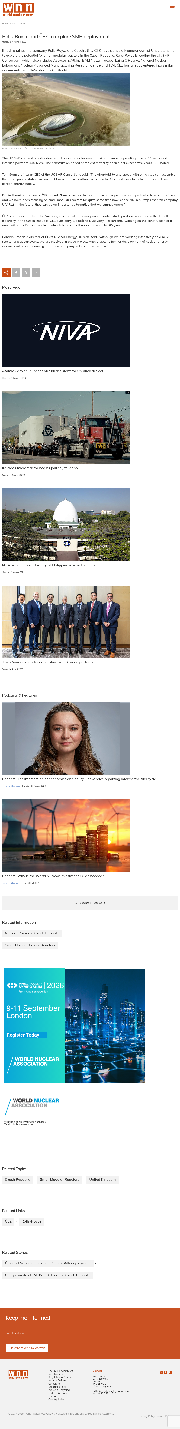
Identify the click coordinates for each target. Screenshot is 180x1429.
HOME (5, 24)
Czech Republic (17, 1180)
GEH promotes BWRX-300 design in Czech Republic (47, 1275)
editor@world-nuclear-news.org (111, 1391)
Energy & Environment (60, 1371)
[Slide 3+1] (99, 1089)
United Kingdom (102, 1180)
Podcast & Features (59, 1393)
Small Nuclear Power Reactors (30, 945)
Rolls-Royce (31, 1221)
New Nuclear (55, 1374)
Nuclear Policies (57, 1380)
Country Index (56, 1399)
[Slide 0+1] (80, 1089)
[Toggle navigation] (172, 6)
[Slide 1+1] (86, 1089)
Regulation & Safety (59, 1377)
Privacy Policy (147, 1416)
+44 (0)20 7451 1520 (104, 1393)
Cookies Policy (163, 1416)
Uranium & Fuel (57, 1387)
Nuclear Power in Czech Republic (32, 933)
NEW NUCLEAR (17, 24)
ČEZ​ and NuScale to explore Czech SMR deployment (48, 1263)
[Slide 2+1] (93, 1089)
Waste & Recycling (59, 1390)
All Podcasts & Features (88, 903)
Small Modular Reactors (59, 1180)
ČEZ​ (8, 1221)
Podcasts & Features (11, 786)
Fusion (52, 1396)
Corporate (54, 1384)
